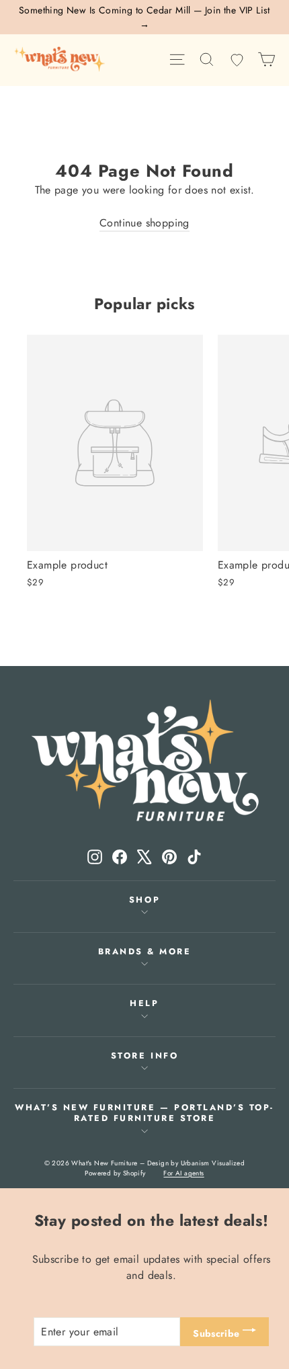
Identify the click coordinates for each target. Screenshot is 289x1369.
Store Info (144, 1056)
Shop (144, 900)
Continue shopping (144, 223)
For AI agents (183, 1173)
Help (144, 1003)
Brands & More (145, 952)
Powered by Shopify (115, 1173)
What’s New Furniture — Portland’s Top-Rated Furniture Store (144, 1113)
